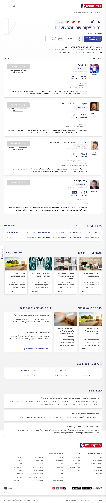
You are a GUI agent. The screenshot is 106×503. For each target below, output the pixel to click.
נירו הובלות (81, 64)
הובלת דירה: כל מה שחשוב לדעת (18, 274)
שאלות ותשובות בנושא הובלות (36, 308)
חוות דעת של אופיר (81, 122)
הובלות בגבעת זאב (60, 371)
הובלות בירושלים (61, 375)
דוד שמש (60, 467)
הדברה (60, 470)
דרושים (99, 467)
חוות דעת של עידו (82, 200)
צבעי (21, 470)
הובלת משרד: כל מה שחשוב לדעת (91, 274)
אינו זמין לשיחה (18, 66)
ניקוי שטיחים (18, 467)
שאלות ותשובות (75, 460)
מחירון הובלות (94, 225)
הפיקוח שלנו (97, 460)
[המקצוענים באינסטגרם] (61, 488)
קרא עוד (84, 291)
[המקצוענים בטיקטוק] (64, 488)
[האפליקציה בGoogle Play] (87, 488)
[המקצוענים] (91, 6)
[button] (8, 58)
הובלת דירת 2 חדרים (92, 238)
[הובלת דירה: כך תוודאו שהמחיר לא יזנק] (90, 319)
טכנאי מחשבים (38, 474)
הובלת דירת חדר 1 (92, 232)
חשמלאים (39, 460)
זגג (62, 477)
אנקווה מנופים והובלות (75, 103)
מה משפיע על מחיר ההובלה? (37, 332)
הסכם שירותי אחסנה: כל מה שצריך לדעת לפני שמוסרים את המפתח (65, 332)
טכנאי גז (40, 464)
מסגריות (20, 460)
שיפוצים (20, 474)
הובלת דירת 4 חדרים (60, 238)
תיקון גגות (19, 477)
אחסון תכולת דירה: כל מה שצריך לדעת (41, 274)
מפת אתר (98, 500)
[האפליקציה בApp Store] (76, 488)
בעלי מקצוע (98, 13)
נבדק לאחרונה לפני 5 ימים (79, 110)
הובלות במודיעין (30, 375)
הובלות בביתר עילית (91, 375)
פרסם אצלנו (97, 470)
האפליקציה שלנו (96, 464)
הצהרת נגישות (71, 500)
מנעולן (20, 457)
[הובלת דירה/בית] (16, 264)
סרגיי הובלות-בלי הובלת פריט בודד (68, 142)
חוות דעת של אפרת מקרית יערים (77, 161)
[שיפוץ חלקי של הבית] (65, 264)
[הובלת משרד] (90, 264)
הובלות (91, 13)
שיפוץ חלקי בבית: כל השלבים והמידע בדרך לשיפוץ (65, 276)
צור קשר (99, 474)
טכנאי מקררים (38, 480)
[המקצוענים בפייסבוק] (58, 488)
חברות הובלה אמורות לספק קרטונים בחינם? (31, 315)
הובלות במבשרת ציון (28, 371)
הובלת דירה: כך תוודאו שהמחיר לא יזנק (91, 331)
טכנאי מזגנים (38, 470)
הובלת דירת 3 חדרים (60, 232)
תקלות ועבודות (75, 467)
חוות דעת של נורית (81, 83)
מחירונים (77, 457)
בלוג (79, 470)
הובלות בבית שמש (92, 371)
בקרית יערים (76, 22)
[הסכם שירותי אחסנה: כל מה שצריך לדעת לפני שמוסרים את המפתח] (65, 319)
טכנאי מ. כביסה (37, 467)
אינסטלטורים (58, 460)
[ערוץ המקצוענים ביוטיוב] (54, 488)
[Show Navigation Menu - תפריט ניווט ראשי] (5, 6)
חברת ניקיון (39, 457)
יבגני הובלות (81, 181)
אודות (100, 457)
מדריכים (77, 464)
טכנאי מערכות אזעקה (35, 477)
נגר (21, 464)
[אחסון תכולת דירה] (40, 264)
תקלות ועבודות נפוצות (90, 252)
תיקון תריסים (18, 480)
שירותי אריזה (31, 238)
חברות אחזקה (58, 480)
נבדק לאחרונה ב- (77, 149)
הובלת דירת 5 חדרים (29, 232)
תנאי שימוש (85, 500)
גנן (62, 464)
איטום (61, 457)
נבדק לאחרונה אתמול (80, 71)
